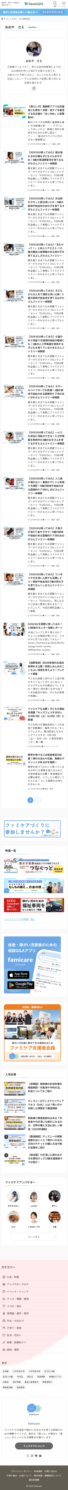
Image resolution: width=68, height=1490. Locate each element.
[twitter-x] (27, 1455)
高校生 (30, 1376)
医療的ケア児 (55, 1376)
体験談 (6, 1382)
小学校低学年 (19, 1371)
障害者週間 (8, 1387)
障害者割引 (47, 1382)
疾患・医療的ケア (16, 1342)
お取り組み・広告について (19, 1475)
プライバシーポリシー (21, 1471)
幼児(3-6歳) (8, 1376)
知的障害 (21, 1387)
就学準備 (17, 1382)
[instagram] (34, 88)
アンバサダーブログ (17, 1284)
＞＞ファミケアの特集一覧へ (20, 919)
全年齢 (6, 1371)
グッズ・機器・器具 (18, 1298)
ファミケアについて (34, 1446)
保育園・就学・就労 (18, 1313)
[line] (36, 1455)
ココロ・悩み (14, 1306)
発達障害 (41, 1376)
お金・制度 (13, 1277)
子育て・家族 (14, 1328)
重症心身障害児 (31, 1382)
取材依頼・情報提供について (48, 1475)
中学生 (20, 1376)
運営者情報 (34, 1479)
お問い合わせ (50, 1471)
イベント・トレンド (18, 1291)
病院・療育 (13, 1349)
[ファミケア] (34, 4)
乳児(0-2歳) (49, 1371)
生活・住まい (14, 1335)
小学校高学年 (34, 1371)
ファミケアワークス (52, 12)
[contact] (40, 1455)
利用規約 (38, 1471)
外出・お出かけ (15, 1320)
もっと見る (34, 1236)
